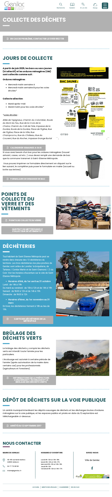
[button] (35, 39)
